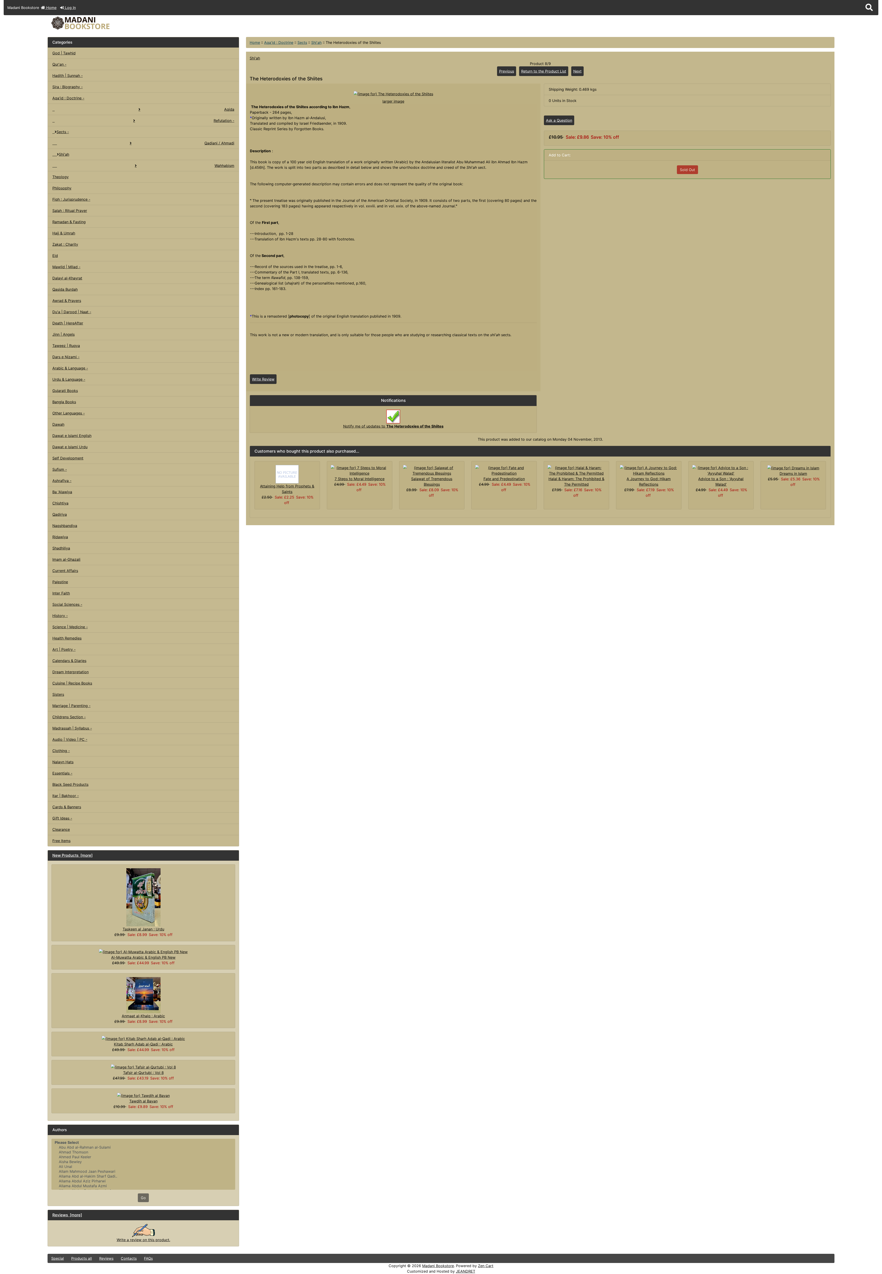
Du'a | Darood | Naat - (71, 312)
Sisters (58, 694)
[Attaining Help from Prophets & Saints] (287, 473)
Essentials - (62, 773)
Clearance (61, 829)
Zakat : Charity (65, 244)
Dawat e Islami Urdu (70, 447)
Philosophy (61, 188)
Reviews (106, 1258)
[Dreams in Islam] (793, 467)
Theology (60, 177)
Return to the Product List (543, 71)
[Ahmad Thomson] (143, 1152)
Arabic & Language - (70, 368)
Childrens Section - (69, 717)
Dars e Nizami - (65, 357)
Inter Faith (61, 593)
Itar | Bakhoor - (65, 795)
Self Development (67, 458)
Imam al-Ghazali (66, 559)
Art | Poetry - (64, 649)
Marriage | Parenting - (71, 705)
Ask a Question (559, 120)
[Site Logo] (178, 23)
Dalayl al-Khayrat (67, 278)
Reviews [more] (67, 1215)
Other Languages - (68, 413)
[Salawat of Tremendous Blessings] (432, 470)
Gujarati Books (65, 390)
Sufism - (59, 469)
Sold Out (687, 169)
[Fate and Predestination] (504, 470)
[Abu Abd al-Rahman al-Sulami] (143, 1147)
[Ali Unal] (143, 1166)
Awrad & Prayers (66, 300)
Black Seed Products (70, 784)
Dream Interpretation (70, 672)
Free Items (61, 840)
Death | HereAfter (67, 323)
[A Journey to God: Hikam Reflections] (649, 470)
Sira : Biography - (67, 87)
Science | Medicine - (70, 627)
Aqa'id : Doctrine (278, 42)
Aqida (229, 109)
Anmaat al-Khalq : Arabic (143, 1016)
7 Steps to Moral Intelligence (359, 478)
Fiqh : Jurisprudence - (71, 199)
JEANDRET (465, 1271)
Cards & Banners (66, 807)
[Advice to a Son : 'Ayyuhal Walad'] (721, 470)
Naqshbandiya (64, 525)
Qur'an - (59, 64)
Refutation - (224, 120)
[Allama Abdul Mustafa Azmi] (143, 1186)
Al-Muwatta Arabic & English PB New (143, 957)
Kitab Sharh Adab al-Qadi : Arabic (143, 1044)
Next (577, 71)
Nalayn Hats (63, 762)
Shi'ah (316, 42)
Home (51, 7)
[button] (869, 7)
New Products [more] (72, 855)
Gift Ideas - (62, 818)
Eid (55, 255)
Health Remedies (67, 638)
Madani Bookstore (438, 1265)
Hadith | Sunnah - (67, 75)
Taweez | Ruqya (66, 345)
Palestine (60, 582)
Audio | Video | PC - (69, 739)
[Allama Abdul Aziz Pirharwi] (143, 1181)
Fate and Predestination (504, 478)
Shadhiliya (61, 548)
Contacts (129, 1258)
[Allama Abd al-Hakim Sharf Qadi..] (143, 1176)
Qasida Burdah (65, 289)
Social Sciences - (67, 604)
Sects (302, 42)
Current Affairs (65, 570)
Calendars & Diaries (69, 660)
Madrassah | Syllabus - (72, 728)
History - (60, 615)
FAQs (148, 1258)
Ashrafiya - (61, 480)
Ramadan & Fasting (69, 222)
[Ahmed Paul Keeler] (143, 1157)
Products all (81, 1258)
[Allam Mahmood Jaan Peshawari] (143, 1171)
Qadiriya (59, 514)
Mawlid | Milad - (66, 267)
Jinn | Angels (63, 334)
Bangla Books (64, 402)
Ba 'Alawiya (62, 492)
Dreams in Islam (793, 473)
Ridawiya (60, 537)
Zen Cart (485, 1265)
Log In (70, 7)
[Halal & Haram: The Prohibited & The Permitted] (576, 470)
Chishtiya (60, 503)
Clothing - (61, 750)
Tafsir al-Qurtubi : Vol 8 (143, 1072)
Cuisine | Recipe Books (72, 683)
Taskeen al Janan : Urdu (143, 929)
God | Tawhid (64, 53)
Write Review (263, 379)
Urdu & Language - (68, 379)
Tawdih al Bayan (143, 1101)
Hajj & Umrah (63, 233)
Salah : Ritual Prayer (69, 210)
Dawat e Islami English (71, 435)
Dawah (58, 424)
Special (57, 1258)
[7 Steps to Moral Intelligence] (359, 470)
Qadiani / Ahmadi (219, 143)
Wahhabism (224, 165)
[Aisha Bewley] (143, 1161)
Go (143, 1197)
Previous (506, 71)
